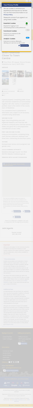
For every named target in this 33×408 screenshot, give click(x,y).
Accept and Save (24, 45)
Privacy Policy (8, 15)
